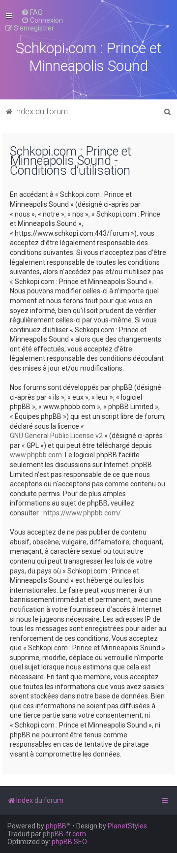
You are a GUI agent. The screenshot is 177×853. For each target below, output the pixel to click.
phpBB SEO (69, 842)
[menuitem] (32, 12)
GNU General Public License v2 (56, 436)
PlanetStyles (127, 826)
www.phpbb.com (36, 455)
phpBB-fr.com (64, 834)
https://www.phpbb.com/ (82, 513)
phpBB (56, 826)
